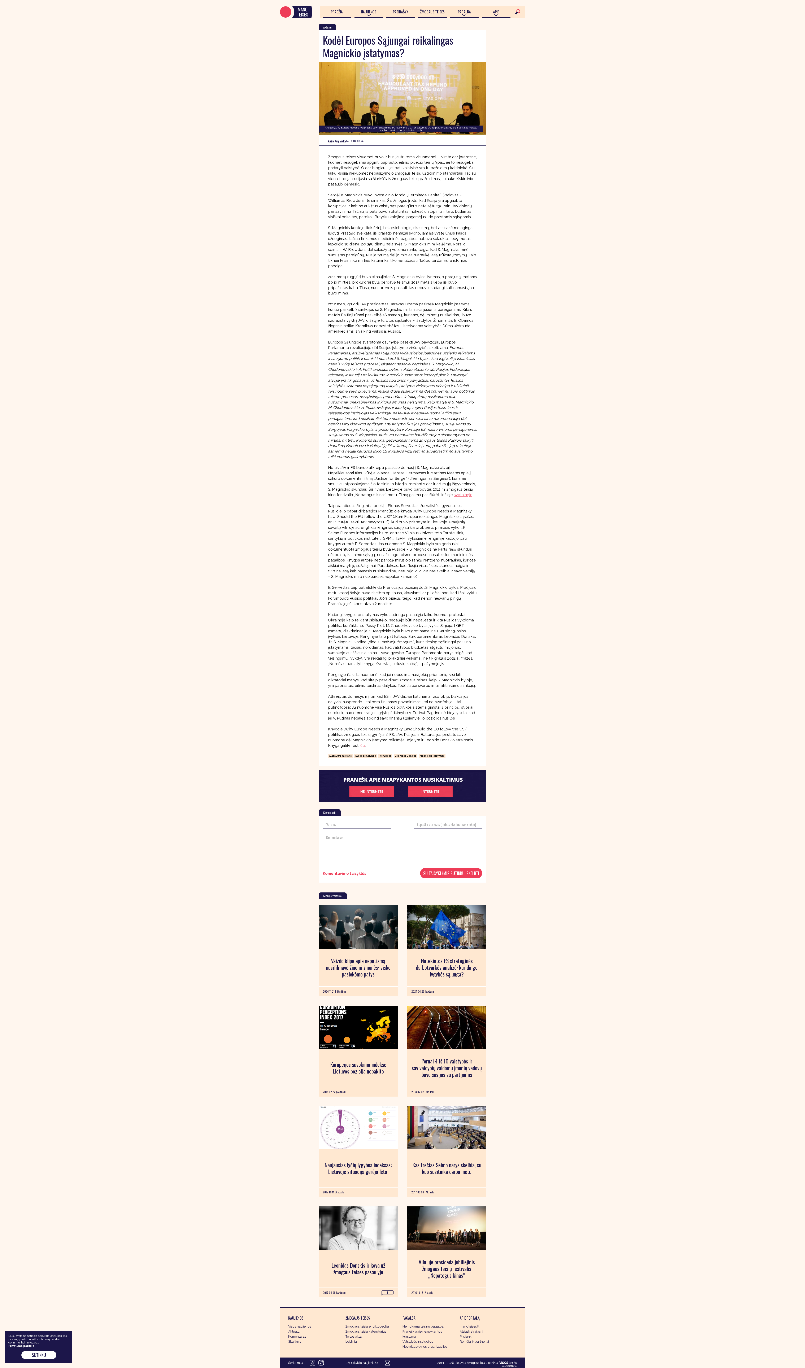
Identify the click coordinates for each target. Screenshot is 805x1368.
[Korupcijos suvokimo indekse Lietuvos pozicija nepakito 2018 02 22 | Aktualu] (358, 1027)
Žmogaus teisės (432, 11)
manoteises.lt (469, 1326)
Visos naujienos (299, 1326)
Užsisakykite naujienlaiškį (362, 1362)
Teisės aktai (353, 1336)
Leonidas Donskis (405, 756)
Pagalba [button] (464, 11)
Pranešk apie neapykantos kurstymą (422, 1334)
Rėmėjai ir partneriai (474, 1341)
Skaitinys (294, 1341)
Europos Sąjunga (365, 756)
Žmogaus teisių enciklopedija (367, 1326)
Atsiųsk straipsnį (471, 1331)
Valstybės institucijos (417, 1341)
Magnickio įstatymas (432, 756)
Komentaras (297, 1336)
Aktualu (294, 1331)
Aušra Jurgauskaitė (340, 756)
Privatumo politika (21, 1345)
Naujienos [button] (368, 11)
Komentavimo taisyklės (344, 873)
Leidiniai (351, 1341)
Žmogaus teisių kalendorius (365, 1331)
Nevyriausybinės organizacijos (424, 1347)
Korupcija (385, 756)
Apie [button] (496, 11)
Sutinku (39, 1355)
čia (362, 745)
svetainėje (463, 495)
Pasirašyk (400, 11)
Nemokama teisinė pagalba (423, 1326)
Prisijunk (465, 1336)
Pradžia (337, 11)
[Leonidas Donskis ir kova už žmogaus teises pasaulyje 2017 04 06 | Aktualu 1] (358, 1228)
